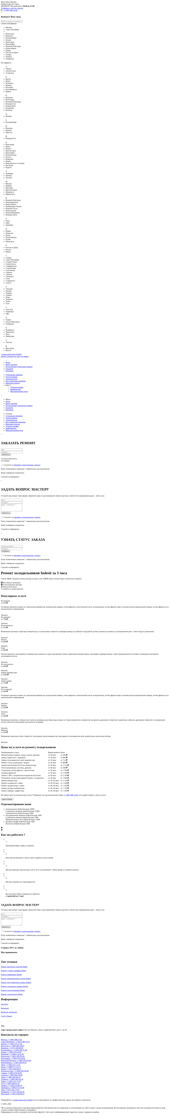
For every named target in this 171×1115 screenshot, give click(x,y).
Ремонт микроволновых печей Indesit (16, 979)
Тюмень (4, 1086)
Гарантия (9, 369)
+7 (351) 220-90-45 (17, 1092)
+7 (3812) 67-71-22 (13, 1065)
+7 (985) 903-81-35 (12, 1083)
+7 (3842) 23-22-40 (16, 1054)
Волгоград (5, 1046)
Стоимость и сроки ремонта (12, 589)
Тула (3, 1083)
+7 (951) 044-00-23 (14, 1069)
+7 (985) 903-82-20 (16, 1079)
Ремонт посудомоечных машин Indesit (16, 982)
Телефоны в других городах (12, 8)
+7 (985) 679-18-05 (14, 1052)
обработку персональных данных (27, 465)
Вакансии (5, 1008)
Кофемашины (15, 389)
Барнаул (4, 1044)
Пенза (3, 1067)
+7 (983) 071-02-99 (17, 1088)
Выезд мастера (11, 365)
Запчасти (4, 1004)
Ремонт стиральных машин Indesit (14, 986)
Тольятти (5, 1079)
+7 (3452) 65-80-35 (15, 1086)
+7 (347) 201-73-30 (12, 1090)
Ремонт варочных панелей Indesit (14, 967)
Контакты (9, 371)
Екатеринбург (6, 1050)
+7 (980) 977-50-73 (13, 1067)
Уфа (3, 1090)
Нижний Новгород (9, 1060)
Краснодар (5, 1056)
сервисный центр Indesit (23, 1100)
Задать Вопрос (7, 799)
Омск (3, 1065)
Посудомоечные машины (16, 381)
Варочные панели (13, 383)
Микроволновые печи (19, 391)
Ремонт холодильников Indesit (13, 990)
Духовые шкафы (16, 387)
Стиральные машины (14, 375)
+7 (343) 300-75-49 (19, 1050)
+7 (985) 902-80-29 (13, 1077)
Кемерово (5, 1054)
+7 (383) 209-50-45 (19, 1063)
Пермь (4, 1069)
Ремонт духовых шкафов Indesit (13, 971)
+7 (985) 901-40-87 (17, 1046)
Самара (4, 1073)
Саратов (4, 1075)
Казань (4, 1052)
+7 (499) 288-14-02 (10, 10)
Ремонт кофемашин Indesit (11, 975)
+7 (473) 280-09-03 (16, 1048)
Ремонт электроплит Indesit (12, 994)
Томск (3, 1081)
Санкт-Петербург (8, 1042)
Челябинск (5, 1092)
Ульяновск (5, 1088)
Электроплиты (11, 379)
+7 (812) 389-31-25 (22, 1042)
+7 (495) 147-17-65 (15, 1044)
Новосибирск (6, 1063)
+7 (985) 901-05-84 (24, 1060)
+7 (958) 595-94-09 (21, 1071)
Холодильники (11, 377)
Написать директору (9, 1012)
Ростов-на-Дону (7, 1071)
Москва (6, 1020)
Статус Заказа (6, 1016)
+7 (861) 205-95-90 (17, 1056)
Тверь (3, 1077)
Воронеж (5, 1048)
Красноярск (6, 1058)
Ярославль (5, 1094)
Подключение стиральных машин (19, 367)
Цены (8, 362)
